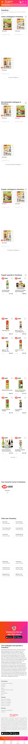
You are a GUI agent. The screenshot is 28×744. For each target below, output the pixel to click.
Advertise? (3, 685)
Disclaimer (24, 737)
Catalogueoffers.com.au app (7, 689)
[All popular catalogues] (26, 189)
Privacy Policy (16, 739)
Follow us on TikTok (5, 705)
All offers (3, 686)
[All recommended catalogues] (26, 103)
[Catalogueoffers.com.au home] (9, 1)
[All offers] (26, 275)
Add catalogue (4, 693)
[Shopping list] (23, 2)
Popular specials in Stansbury (11, 275)
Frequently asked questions (7, 683)
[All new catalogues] (26, 17)
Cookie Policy (21, 739)
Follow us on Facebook (6, 700)
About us (3, 691)
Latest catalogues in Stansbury (12, 17)
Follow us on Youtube (5, 704)
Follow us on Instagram (6, 702)
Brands (2, 688)
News (2, 694)
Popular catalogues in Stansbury (12, 189)
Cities (4, 8)
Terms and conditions (8, 739)
